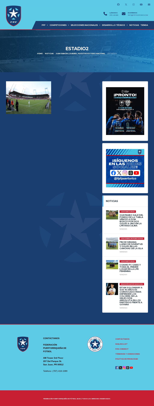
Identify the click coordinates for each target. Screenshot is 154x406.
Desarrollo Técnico (113, 25)
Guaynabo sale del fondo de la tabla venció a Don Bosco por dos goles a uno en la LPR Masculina (131, 220)
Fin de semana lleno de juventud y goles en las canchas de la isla (131, 245)
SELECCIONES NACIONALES (84, 25)
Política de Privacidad (126, 359)
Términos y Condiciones (127, 354)
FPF (43, 25)
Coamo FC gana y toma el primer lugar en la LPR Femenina (130, 268)
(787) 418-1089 (113, 15)
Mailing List (121, 344)
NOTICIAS (134, 25)
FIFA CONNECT (121, 349)
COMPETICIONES (58, 25)
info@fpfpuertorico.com (138, 15)
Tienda (144, 25)
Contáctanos (122, 339)
